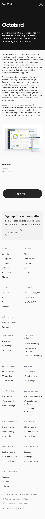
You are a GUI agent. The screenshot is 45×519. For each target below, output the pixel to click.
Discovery (6, 481)
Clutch (5, 277)
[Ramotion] (7, 4)
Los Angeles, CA (31, 297)
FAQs (4, 297)
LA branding (29, 371)
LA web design (30, 376)
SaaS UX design (9, 461)
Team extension (31, 461)
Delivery (5, 486)
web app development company (16, 65)
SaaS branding (8, 452)
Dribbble (5, 267)
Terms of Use (24, 503)
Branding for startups (33, 396)
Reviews (5, 292)
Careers (5, 306)
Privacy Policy (9, 503)
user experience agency (16, 77)
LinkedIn (5, 254)
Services (27, 267)
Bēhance (5, 263)
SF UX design (7, 380)
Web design (7, 345)
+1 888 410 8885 (9, 322)
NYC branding (8, 396)
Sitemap (27, 499)
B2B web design (31, 431)
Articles (5, 302)
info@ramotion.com (12, 499)
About (26, 254)
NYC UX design (8, 405)
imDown (7, 171)
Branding (6, 341)
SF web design (8, 371)
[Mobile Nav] (41, 4)
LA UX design (30, 380)
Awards (27, 272)
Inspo (5, 168)
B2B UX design (30, 436)
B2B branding (30, 427)
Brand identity (8, 431)
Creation (28, 452)
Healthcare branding (33, 355)
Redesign (28, 456)
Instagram (6, 258)
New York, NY (30, 302)
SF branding (7, 376)
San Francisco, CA (32, 292)
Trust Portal (23, 508)
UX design (6, 350)
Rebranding (7, 436)
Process (27, 263)
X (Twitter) (6, 272)
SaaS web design (9, 456)
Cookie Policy (9, 508)
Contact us (7, 327)
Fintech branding (31, 343)
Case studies (29, 258)
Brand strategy (8, 427)
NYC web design (9, 401)
